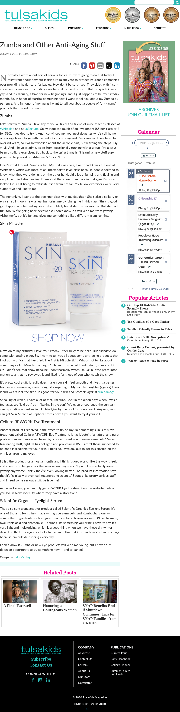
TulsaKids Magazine (36, 15)
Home (41, 650)
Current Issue (119, 653)
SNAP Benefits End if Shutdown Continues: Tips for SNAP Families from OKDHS (100, 614)
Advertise (84, 653)
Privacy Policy (81, 704)
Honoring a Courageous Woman (60, 607)
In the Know (131, 28)
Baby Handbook (120, 659)
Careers (83, 665)
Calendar (149, 131)
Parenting (74, 28)
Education (102, 28)
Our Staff (84, 677)
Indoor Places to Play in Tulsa (147, 360)
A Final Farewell (17, 605)
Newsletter (85, 682)
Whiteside (7, 129)
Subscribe (41, 659)
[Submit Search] (177, 2)
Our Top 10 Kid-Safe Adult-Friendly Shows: (146, 306)
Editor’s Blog (22, 557)
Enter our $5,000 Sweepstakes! (148, 337)
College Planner (120, 665)
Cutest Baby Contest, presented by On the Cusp (150, 348)
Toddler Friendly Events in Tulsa (149, 329)
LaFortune (32, 129)
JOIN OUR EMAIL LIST (149, 115)
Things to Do (22, 28)
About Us (84, 671)
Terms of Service (97, 704)
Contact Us (41, 665)
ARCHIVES (149, 110)
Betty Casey (30, 53)
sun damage (106, 392)
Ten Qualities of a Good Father (148, 321)
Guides (49, 28)
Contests (160, 28)
